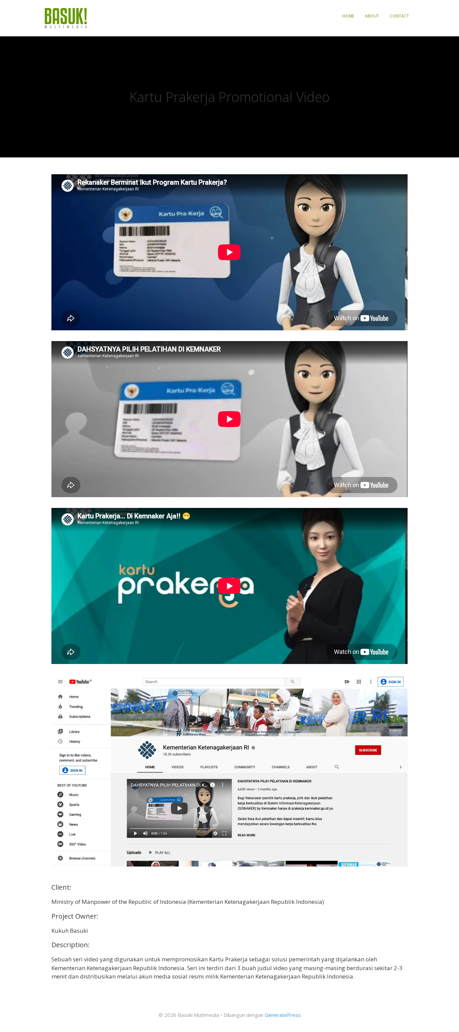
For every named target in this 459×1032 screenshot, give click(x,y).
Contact (399, 16)
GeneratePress (283, 1014)
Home (348, 16)
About (372, 16)
